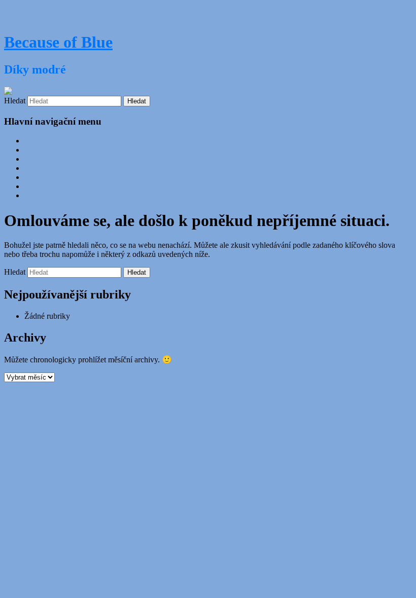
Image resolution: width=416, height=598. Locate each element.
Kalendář (39, 195)
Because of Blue (58, 42)
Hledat (14, 100)
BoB (32, 140)
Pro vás (36, 186)
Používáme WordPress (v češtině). (58, 386)
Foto (31, 159)
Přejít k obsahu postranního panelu (59, 17)
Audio (34, 168)
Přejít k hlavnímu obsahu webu (53, 8)
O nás (33, 149)
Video (34, 177)
